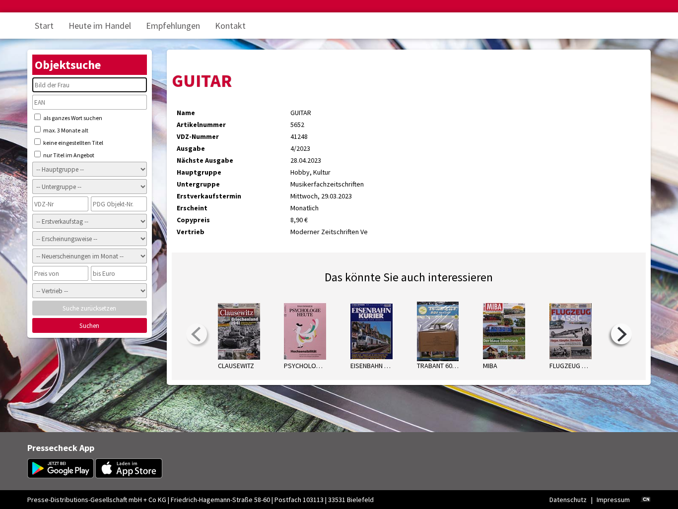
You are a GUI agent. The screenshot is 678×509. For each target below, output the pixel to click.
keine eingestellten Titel (72, 142)
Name (186, 112)
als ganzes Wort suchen (72, 118)
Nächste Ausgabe (205, 160)
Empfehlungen (173, 25)
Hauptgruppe (199, 172)
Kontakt (230, 25)
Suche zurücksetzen (89, 308)
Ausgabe (191, 148)
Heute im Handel (99, 25)
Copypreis (193, 219)
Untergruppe (198, 184)
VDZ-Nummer (198, 136)
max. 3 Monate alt (65, 130)
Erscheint (192, 207)
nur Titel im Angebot (68, 155)
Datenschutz (568, 499)
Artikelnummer (201, 124)
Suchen (89, 325)
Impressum (613, 499)
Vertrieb (190, 231)
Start (44, 25)
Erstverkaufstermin (209, 195)
